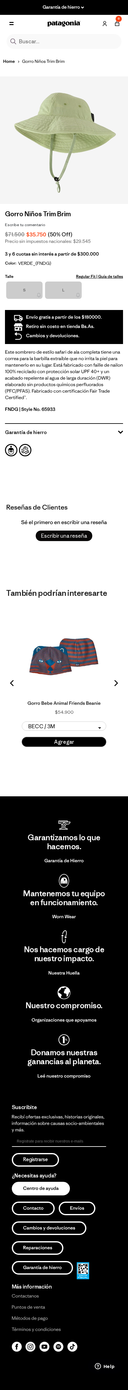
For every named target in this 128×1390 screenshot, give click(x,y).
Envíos (77, 1208)
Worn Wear (64, 917)
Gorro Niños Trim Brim (43, 61)
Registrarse (35, 1159)
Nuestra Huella (64, 973)
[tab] (11, 450)
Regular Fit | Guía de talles (99, 276)
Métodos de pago (30, 1318)
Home (9, 61)
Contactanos (25, 1296)
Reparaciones (37, 1248)
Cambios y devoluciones (49, 1228)
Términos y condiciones (36, 1329)
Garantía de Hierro (64, 861)
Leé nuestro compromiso (64, 1076)
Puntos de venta (28, 1307)
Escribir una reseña (64, 535)
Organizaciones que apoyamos (63, 1020)
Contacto (33, 1208)
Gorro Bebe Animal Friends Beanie (64, 703)
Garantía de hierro (42, 1268)
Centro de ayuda (41, 1188)
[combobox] (64, 41)
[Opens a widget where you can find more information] (105, 1367)
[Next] (115, 683)
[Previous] (12, 683)
